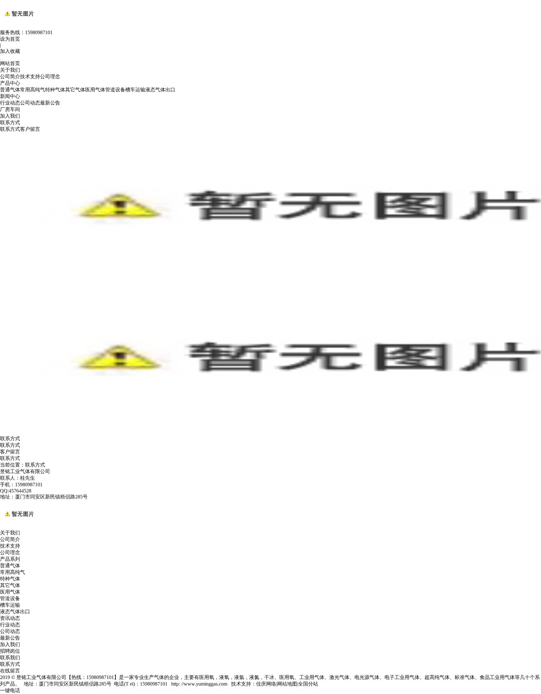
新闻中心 (10, 96)
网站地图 (287, 683)
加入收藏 (10, 51)
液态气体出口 (160, 89)
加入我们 (10, 116)
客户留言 (30, 129)
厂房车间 (10, 109)
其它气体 (75, 89)
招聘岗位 (10, 651)
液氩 (239, 677)
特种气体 (55, 89)
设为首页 (10, 39)
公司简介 (10, 76)
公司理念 (50, 76)
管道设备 (115, 89)
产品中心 (10, 83)
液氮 (254, 677)
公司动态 (30, 102)
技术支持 (30, 76)
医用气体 (95, 89)
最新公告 (50, 102)
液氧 (224, 677)
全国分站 (308, 683)
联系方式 (10, 122)
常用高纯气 (32, 89)
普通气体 (10, 89)
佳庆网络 (266, 683)
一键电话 (10, 690)
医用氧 (206, 677)
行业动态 (10, 102)
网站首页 (10, 63)
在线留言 (10, 670)
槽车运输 (135, 89)
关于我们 (10, 70)
